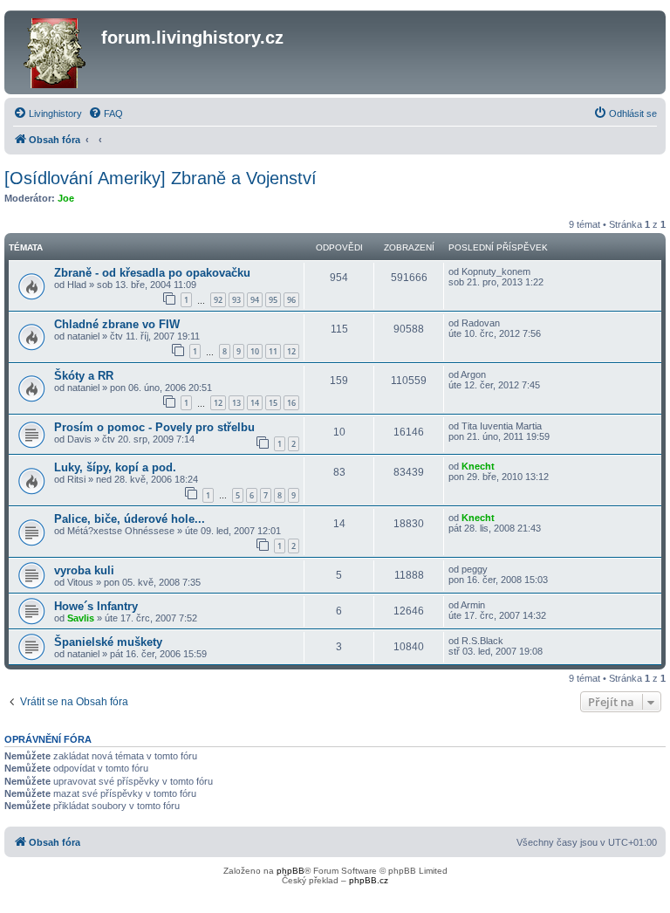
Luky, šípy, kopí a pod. (115, 467)
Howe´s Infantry (96, 606)
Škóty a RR (83, 375)
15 (273, 402)
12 (291, 351)
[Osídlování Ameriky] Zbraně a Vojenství (160, 178)
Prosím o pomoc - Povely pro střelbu (154, 427)
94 (254, 299)
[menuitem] (47, 113)
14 (254, 402)
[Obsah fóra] (55, 52)
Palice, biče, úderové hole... (129, 518)
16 (291, 402)
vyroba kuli (84, 570)
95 (273, 299)
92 (218, 299)
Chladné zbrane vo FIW (117, 324)
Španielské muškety (108, 642)
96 (291, 299)
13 (236, 402)
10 (254, 351)
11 (273, 351)
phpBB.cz (368, 880)
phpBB (290, 870)
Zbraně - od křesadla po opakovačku (152, 272)
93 (236, 299)
